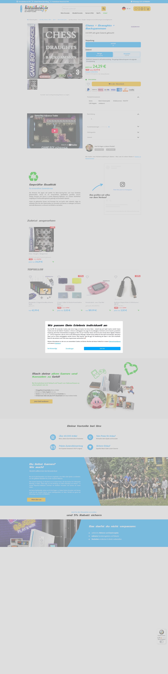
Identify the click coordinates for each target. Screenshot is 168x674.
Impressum (58, 343)
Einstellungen (70, 348)
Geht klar (102, 348)
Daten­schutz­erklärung (114, 341)
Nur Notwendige (52, 348)
